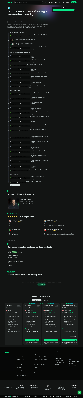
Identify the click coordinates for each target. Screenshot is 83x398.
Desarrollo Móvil (20, 364)
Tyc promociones (72, 365)
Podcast (57, 364)
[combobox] (28, 2)
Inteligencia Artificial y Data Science (41, 356)
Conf (63, 2)
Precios (67, 2)
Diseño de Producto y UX (21, 362)
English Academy (37, 354)
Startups (36, 372)
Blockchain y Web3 (20, 370)
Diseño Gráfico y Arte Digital (40, 364)
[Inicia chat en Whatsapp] (79, 392)
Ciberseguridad (20, 359)
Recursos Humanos (38, 370)
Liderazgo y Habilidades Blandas (40, 359)
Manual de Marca (59, 370)
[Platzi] (10, 2)
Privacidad (71, 363)
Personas (36, 300)
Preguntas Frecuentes (74, 354)
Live (59, 2)
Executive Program (59, 360)
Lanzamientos (58, 358)
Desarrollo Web (20, 354)
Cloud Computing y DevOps (22, 375)
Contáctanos (72, 356)
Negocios (36, 367)
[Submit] (16, 2)
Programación (19, 367)
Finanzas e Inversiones (21, 372)
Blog (56, 2)
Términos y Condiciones (74, 361)
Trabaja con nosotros (59, 362)
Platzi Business (58, 354)
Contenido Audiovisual (39, 362)
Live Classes (57, 356)
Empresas (51, 2)
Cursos (45, 2)
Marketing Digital (20, 356)
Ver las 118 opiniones (12, 240)
